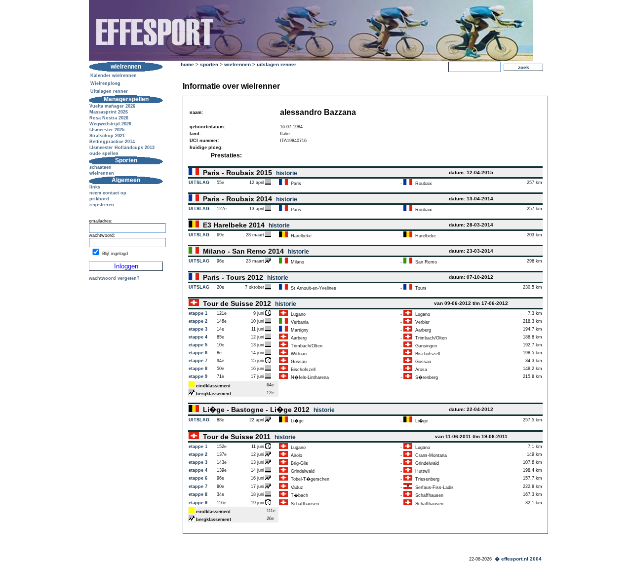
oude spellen (103, 153)
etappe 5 (198, 344)
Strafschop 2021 (107, 135)
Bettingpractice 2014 (112, 141)
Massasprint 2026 (108, 112)
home (187, 64)
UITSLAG (199, 182)
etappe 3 (198, 329)
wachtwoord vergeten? (114, 278)
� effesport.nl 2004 (518, 559)
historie (286, 173)
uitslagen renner (276, 64)
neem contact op (107, 192)
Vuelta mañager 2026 (112, 106)
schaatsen (100, 167)
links (94, 187)
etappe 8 (198, 368)
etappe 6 (198, 352)
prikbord (99, 198)
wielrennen (101, 173)
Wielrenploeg (105, 83)
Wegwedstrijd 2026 (110, 123)
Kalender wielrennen (113, 75)
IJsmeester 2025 (106, 129)
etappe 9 (198, 376)
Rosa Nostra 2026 (108, 117)
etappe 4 (198, 337)
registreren (101, 204)
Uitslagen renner (109, 91)
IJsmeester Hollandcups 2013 (122, 147)
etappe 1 (198, 313)
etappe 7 (198, 360)
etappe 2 (198, 321)
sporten (209, 64)
